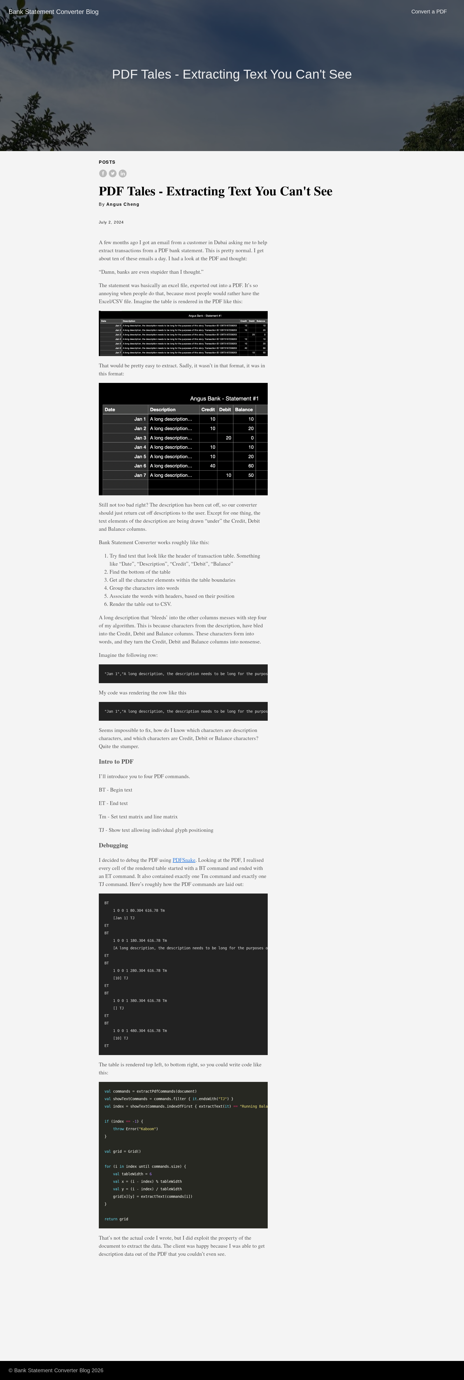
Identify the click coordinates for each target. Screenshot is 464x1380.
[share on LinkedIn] (122, 176)
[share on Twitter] (113, 176)
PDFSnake (184, 859)
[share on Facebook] (103, 176)
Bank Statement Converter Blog (54, 11)
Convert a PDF (429, 11)
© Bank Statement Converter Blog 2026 (56, 1370)
